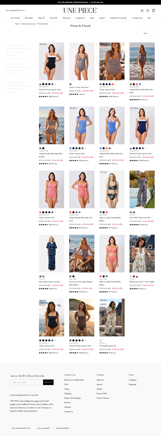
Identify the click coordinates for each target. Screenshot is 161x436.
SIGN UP (48, 382)
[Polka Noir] (40, 340)
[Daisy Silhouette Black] (131, 212)
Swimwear (53, 18)
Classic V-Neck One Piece (79, 87)
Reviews (67, 402)
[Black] (43, 84)
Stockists (67, 407)
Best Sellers (29, 18)
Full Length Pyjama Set (107, 346)
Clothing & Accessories (118, 18)
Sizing (66, 389)
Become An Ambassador (74, 380)
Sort (145, 33)
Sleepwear (66, 18)
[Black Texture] (46, 84)
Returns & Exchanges (72, 398)
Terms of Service (103, 398)
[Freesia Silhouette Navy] (134, 212)
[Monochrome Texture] (40, 84)
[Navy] (49, 84)
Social (131, 375)
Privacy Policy (102, 393)
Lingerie (102, 18)
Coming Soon (137, 18)
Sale (149, 18)
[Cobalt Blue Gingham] (140, 84)
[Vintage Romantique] (100, 212)
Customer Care (69, 375)
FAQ (66, 384)
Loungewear (80, 18)
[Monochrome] (137, 276)
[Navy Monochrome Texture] (131, 148)
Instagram (132, 380)
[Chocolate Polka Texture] (70, 340)
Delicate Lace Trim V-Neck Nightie (142, 282)
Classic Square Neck (107, 89)
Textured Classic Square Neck (50, 89)
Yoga (92, 18)
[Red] (134, 276)
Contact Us (68, 411)
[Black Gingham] (52, 84)
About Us (100, 380)
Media (99, 389)
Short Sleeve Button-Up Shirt (140, 217)
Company (100, 375)
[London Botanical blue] (131, 276)
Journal (99, 384)
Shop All (41, 18)
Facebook (132, 384)
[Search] (148, 10)
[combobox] (15, 10)
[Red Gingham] (112, 84)
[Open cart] (153, 10)
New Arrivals (15, 18)
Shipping (67, 393)
